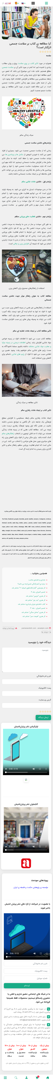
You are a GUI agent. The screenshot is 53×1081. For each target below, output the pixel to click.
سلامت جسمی (8, 67)
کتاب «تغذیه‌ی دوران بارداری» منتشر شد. (31, 604)
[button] (26, 1078)
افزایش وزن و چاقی (21, 243)
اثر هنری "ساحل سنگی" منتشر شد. (33, 612)
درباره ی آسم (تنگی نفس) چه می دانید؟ (32, 584)
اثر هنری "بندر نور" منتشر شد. (35, 600)
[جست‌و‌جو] (16, 1078)
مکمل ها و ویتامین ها (14, 154)
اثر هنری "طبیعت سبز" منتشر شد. (34, 616)
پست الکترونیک (44, 688)
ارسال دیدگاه (43, 717)
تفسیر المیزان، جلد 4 (38, 592)
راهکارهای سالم (8, 433)
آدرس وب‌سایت (45, 699)
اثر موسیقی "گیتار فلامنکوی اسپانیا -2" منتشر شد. (28, 588)
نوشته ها (45, 632)
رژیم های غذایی (18, 354)
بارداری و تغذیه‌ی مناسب (37, 580)
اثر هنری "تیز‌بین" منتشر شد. (35, 596)
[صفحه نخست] (47, 1078)
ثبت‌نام (27, 985)
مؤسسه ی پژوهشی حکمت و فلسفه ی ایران (31, 887)
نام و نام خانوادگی (44, 676)
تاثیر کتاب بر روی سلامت (28, 63)
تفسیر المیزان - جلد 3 (38, 608)
